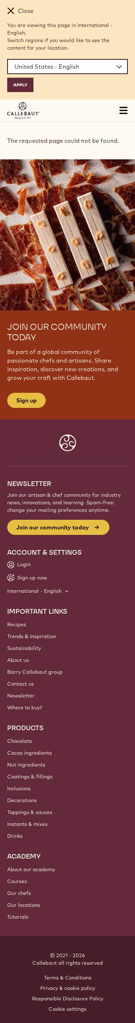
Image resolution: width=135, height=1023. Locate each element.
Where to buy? (24, 707)
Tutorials (17, 917)
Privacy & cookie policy (67, 988)
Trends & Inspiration (31, 636)
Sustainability (24, 648)
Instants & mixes (27, 824)
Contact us (20, 684)
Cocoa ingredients (29, 753)
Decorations (22, 800)
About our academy (31, 869)
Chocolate (19, 741)
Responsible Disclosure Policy (67, 998)
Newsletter (21, 695)
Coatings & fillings (30, 776)
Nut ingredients (26, 764)
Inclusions (19, 788)
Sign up (26, 400)
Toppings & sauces (29, 812)
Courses (17, 881)
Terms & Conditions (67, 977)
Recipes (16, 624)
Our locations (23, 905)
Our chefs (19, 893)
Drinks (15, 836)
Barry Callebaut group (35, 672)
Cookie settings (67, 1009)
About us (18, 660)
